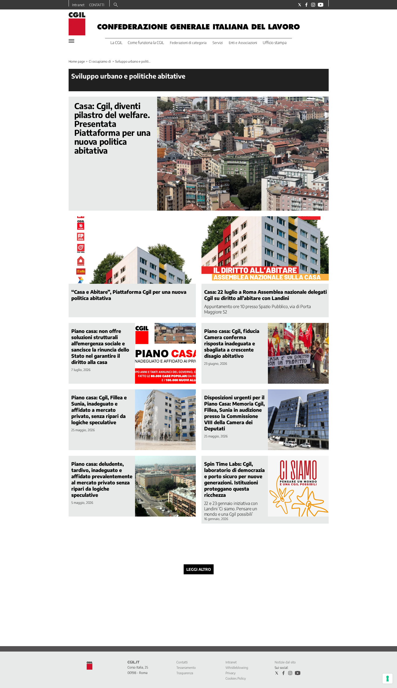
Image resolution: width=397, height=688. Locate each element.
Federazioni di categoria (188, 43)
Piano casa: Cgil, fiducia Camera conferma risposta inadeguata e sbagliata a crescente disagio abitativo (231, 343)
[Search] (116, 5)
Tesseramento (186, 668)
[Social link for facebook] (306, 5)
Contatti (182, 662)
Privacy (230, 673)
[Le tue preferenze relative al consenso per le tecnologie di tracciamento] (387, 678)
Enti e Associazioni (243, 43)
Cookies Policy (236, 678)
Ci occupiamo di (100, 61)
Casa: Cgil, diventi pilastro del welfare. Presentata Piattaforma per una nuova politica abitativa (112, 128)
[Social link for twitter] (300, 5)
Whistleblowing (237, 668)
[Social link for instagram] (313, 5)
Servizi (218, 43)
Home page (77, 61)
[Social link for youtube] (320, 5)
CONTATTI (96, 5)
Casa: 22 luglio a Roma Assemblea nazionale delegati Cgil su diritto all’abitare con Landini (265, 295)
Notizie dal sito (285, 662)
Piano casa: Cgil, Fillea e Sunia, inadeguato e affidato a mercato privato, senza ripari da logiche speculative (99, 409)
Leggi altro (198, 569)
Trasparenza (184, 673)
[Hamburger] (71, 41)
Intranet (78, 5)
